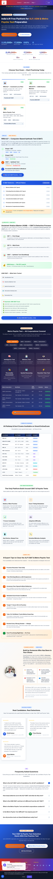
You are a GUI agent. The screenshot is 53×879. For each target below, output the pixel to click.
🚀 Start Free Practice (9, 34)
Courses (19, 2)
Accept (29, 876)
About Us (17, 867)
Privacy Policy (26, 867)
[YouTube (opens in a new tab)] (34, 865)
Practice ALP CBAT (13, 98)
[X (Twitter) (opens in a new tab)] (46, 865)
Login (48, 2)
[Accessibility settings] (2, 876)
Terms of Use (28, 864)
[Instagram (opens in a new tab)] (40, 865)
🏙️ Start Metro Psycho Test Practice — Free (26, 412)
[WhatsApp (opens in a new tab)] (34, 868)
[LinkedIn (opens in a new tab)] (43, 865)
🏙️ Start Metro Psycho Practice (37, 846)
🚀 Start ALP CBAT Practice (15, 846)
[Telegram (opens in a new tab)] (49, 865)
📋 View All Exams (25, 34)
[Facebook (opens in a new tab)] (37, 865)
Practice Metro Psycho (13, 123)
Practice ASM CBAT (39, 99)
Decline (23, 876)
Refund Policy (28, 870)
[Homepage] (4, 3)
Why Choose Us (18, 870)
